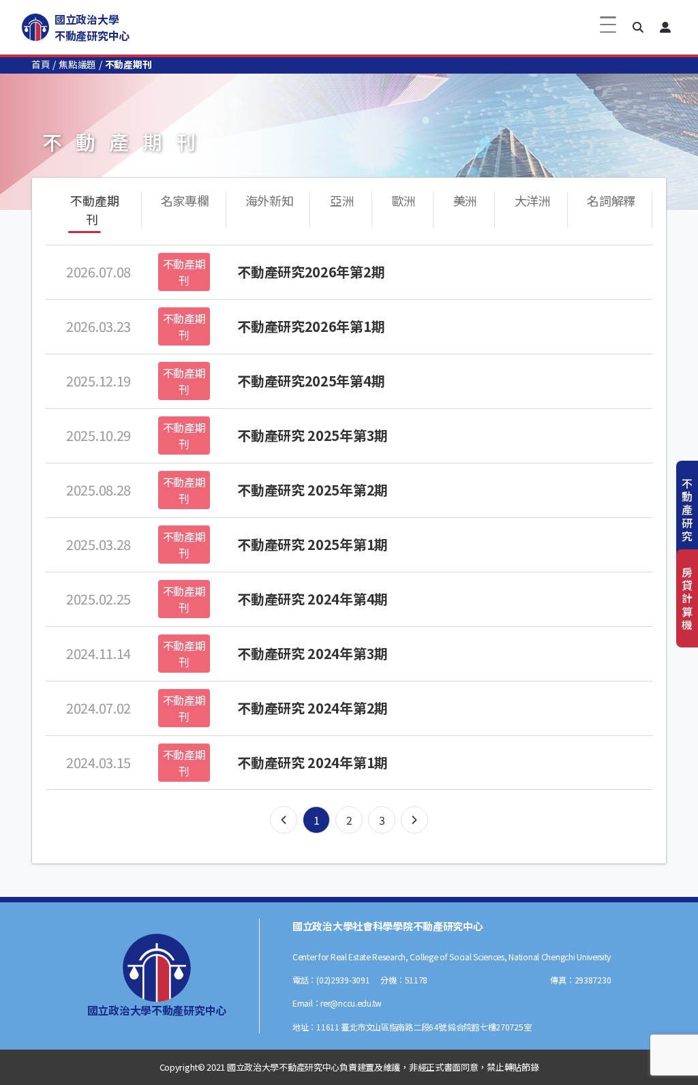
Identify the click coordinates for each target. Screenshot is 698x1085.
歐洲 (404, 200)
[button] (638, 27)
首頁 (40, 64)
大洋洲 (533, 200)
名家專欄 (185, 200)
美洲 (465, 200)
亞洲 (342, 200)
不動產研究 (687, 509)
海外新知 (269, 200)
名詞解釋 (611, 200)
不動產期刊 (94, 210)
